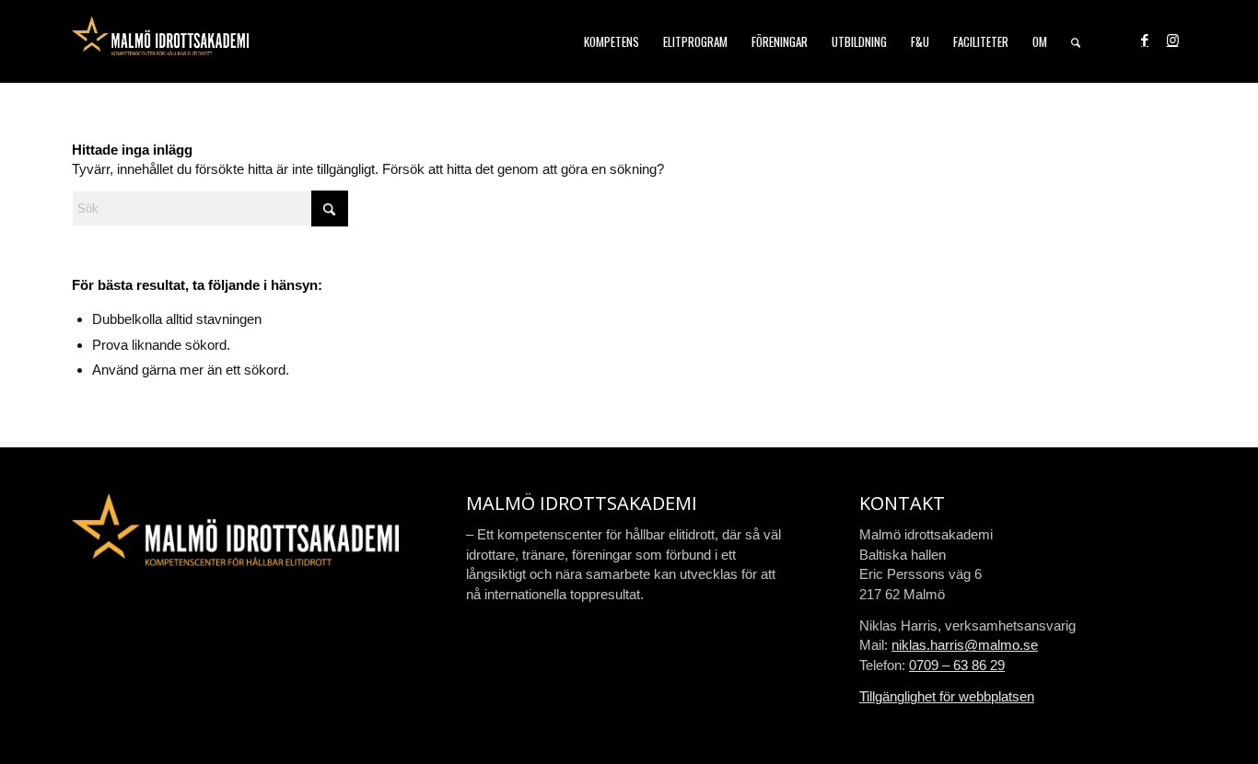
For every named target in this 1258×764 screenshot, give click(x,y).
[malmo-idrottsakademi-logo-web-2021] (160, 41)
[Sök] (1075, 41)
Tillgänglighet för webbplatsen (946, 696)
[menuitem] (611, 41)
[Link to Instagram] (1172, 40)
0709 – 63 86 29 (957, 665)
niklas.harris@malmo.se (964, 645)
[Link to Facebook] (1145, 40)
